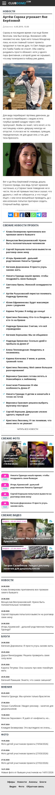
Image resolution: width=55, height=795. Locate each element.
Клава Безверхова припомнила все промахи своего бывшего (26, 233)
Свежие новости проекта (21, 225)
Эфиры (11, 781)
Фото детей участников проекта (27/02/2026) (24, 763)
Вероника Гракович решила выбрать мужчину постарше (27, 404)
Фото (5, 734)
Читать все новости (27, 429)
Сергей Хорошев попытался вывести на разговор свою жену (28, 251)
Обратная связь (35, 786)
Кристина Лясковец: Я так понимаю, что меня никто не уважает (28, 422)
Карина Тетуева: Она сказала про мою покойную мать (27, 669)
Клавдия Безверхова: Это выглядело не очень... (26, 727)
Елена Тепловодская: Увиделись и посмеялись (25, 351)
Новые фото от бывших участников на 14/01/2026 (27, 772)
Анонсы (33, 781)
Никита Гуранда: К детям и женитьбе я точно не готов (28, 395)
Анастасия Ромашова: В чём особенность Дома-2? (22, 386)
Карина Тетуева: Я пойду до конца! (25, 311)
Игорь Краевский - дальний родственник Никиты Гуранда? (23, 260)
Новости (9, 11)
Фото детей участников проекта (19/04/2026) (24, 743)
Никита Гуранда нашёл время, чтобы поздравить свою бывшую (27, 277)
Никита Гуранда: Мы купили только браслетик (25, 696)
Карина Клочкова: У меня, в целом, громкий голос (26, 360)
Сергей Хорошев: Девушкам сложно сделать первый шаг (26, 413)
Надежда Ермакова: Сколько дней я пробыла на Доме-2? (26, 342)
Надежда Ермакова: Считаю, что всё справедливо (26, 327)
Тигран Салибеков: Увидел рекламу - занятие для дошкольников (27, 707)
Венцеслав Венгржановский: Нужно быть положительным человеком (26, 242)
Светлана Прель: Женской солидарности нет (29, 286)
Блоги (5, 636)
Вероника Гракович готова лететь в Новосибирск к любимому (26, 378)
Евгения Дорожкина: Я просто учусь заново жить (26, 268)
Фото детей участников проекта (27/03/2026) (24, 753)
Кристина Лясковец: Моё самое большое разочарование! (29, 369)
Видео (12, 786)
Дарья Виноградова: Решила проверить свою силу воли (25, 657)
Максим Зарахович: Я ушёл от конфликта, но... (25, 718)
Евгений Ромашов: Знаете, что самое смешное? (26, 680)
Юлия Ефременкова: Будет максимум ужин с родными (27, 304)
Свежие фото (10, 438)
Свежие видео (11, 515)
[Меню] (4, 3)
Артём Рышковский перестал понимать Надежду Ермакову (28, 295)
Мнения (6, 687)
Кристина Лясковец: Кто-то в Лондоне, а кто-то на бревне (28, 319)
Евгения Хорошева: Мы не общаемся (27, 334)
